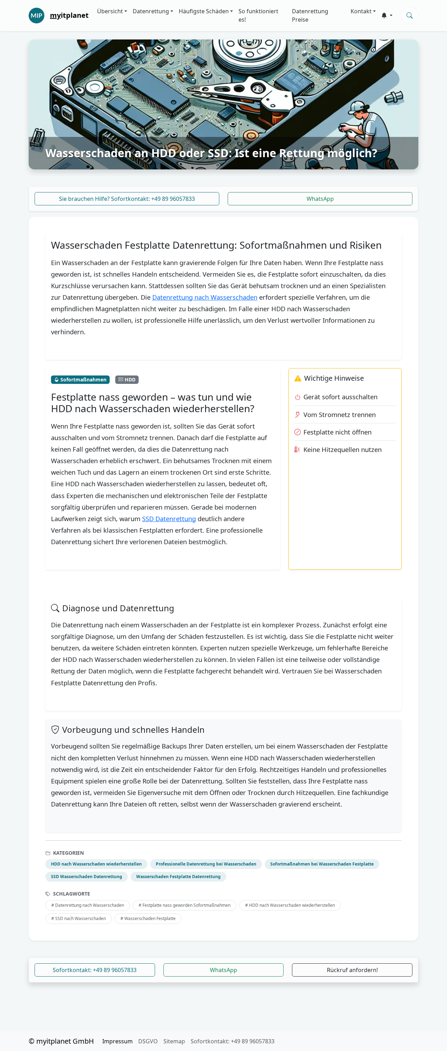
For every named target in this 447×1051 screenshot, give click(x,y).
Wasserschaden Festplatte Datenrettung (178, 877)
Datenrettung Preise (310, 15)
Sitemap (174, 1041)
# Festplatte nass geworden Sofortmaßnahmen (184, 905)
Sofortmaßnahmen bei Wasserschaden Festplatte (322, 864)
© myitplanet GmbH (61, 1041)
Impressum (117, 1041)
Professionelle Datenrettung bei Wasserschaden (206, 864)
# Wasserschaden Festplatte (148, 918)
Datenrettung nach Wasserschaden (204, 297)
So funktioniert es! (258, 15)
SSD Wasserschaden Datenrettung (86, 877)
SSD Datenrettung (169, 518)
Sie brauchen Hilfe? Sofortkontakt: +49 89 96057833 (127, 199)
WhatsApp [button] (223, 970)
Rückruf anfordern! (352, 970)
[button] (387, 15)
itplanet (69, 15)
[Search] (409, 15)
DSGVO (148, 1041)
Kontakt (361, 11)
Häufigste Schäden (204, 11)
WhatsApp (320, 199)
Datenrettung (151, 11)
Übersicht (110, 11)
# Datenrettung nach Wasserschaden (87, 905)
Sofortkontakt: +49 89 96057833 (95, 970)
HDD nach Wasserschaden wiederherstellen (96, 864)
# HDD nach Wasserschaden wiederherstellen (290, 905)
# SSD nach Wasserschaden (78, 918)
